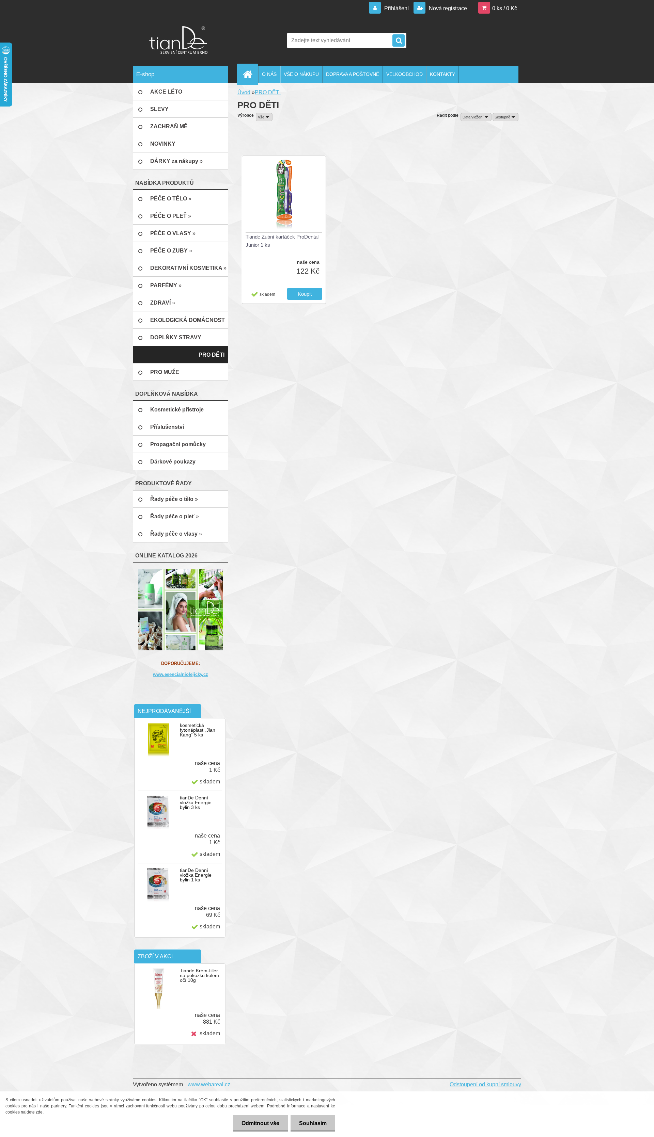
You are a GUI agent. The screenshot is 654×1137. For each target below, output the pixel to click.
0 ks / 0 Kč (504, 8)
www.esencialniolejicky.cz (180, 674)
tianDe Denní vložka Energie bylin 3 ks (196, 802)
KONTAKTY (442, 74)
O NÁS (269, 74)
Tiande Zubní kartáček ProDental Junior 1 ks (282, 241)
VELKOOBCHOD (404, 74)
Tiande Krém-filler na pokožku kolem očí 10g (199, 975)
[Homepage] (250, 74)
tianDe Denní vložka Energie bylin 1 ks (196, 875)
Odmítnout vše (260, 1123)
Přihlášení (396, 8)
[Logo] (180, 40)
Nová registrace (447, 8)
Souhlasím (313, 1123)
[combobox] (476, 117)
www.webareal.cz (209, 1084)
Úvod (243, 92)
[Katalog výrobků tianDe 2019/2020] (180, 609)
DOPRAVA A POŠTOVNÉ (352, 74)
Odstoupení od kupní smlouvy (485, 1084)
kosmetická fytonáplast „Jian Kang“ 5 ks (197, 730)
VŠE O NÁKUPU (301, 74)
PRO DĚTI (268, 92)
